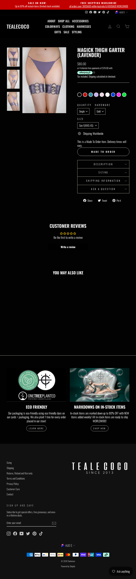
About (51, 21)
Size (80, 119)
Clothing (68, 26)
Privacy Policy (13, 483)
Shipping (92, 76)
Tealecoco (18, 26)
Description (103, 164)
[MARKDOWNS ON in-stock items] (99, 385)
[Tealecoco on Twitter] (28, 534)
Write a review (68, 247)
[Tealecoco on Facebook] (15, 534)
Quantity (84, 105)
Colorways (52, 26)
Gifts (57, 32)
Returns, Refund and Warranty (20, 473)
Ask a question (103, 189)
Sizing (103, 172)
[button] (79, 95)
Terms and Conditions (16, 478)
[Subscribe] (54, 523)
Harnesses (84, 26)
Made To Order (103, 151)
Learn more (36, 428)
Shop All (64, 21)
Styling (77, 32)
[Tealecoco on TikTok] (41, 534)
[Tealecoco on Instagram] (9, 534)
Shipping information (103, 180)
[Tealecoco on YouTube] (22, 534)
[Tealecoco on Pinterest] (34, 534)
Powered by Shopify (68, 566)
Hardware (103, 105)
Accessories (80, 21)
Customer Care (13, 489)
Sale (66, 32)
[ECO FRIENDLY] (36, 385)
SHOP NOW (99, 428)
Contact (10, 494)
